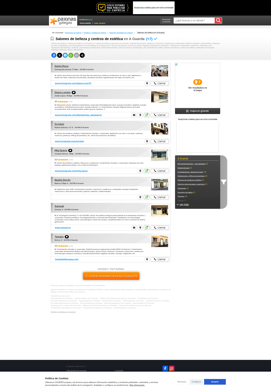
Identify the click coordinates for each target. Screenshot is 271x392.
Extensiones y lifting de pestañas (191, 176)
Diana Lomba (63, 92)
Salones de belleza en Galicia (121, 33)
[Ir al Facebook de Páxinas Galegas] (165, 368)
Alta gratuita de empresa (76, 371)
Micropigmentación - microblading (192, 164)
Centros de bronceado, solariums (191, 184)
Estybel (59, 124)
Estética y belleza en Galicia (95, 33)
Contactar (119, 371)
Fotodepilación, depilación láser (190, 172)
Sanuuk (59, 206)
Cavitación (182, 188)
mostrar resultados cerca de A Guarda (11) (113, 275)
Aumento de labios (185, 192)
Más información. (137, 385)
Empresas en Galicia (73, 33)
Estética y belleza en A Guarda (63, 312)
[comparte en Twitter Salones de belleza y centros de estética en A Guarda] (59, 55)
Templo (59, 236)
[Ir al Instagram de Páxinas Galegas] (171, 368)
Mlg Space (61, 150)
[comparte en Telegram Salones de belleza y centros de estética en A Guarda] (65, 55)
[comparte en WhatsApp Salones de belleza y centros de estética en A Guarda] (70, 55)
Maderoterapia (183, 168)
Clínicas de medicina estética (190, 180)
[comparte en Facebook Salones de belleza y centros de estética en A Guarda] (53, 55)
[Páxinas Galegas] (63, 21)
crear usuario (99, 23)
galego (90, 20)
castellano (83, 20)
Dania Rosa (61, 66)
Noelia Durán (62, 180)
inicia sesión (85, 23)
